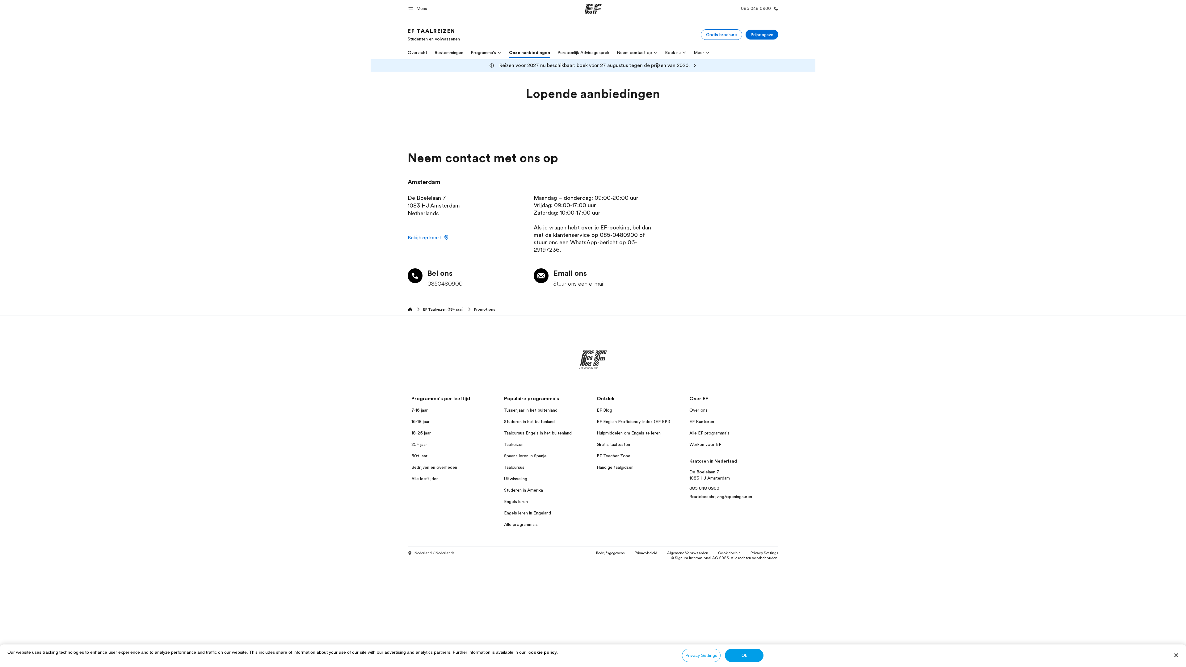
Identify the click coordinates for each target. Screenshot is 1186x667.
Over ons (698, 410)
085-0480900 (619, 235)
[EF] (593, 9)
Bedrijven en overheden (434, 467)
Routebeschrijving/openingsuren (720, 496)
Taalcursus (514, 467)
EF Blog (604, 410)
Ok (744, 655)
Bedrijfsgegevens (610, 553)
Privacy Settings (701, 655)
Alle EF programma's (709, 432)
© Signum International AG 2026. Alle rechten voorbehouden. (724, 558)
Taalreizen (514, 444)
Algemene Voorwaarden (687, 553)
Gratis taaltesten (613, 444)
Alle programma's (521, 524)
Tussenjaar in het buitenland (530, 410)
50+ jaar (419, 455)
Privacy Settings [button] (764, 553)
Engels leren (516, 501)
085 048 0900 (704, 488)
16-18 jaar (420, 421)
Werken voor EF (705, 444)
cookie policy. (543, 652)
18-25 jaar (421, 432)
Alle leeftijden (425, 478)
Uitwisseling (515, 478)
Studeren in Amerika (523, 490)
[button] (419, 8)
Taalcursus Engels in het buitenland (538, 432)
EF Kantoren (701, 421)
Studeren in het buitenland (529, 421)
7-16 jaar (419, 410)
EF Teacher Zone (613, 455)
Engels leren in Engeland (527, 512)
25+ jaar (419, 444)
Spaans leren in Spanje (525, 455)
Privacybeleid (646, 553)
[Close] (1176, 655)
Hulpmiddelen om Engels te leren (629, 432)
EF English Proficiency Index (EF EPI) (633, 421)
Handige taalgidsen (615, 467)
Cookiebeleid (729, 553)
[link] (434, 34)
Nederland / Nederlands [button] (434, 553)
